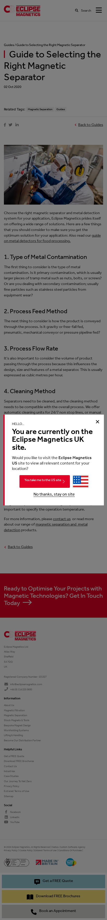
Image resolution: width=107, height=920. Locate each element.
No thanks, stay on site (54, 494)
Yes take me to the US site (42, 480)
